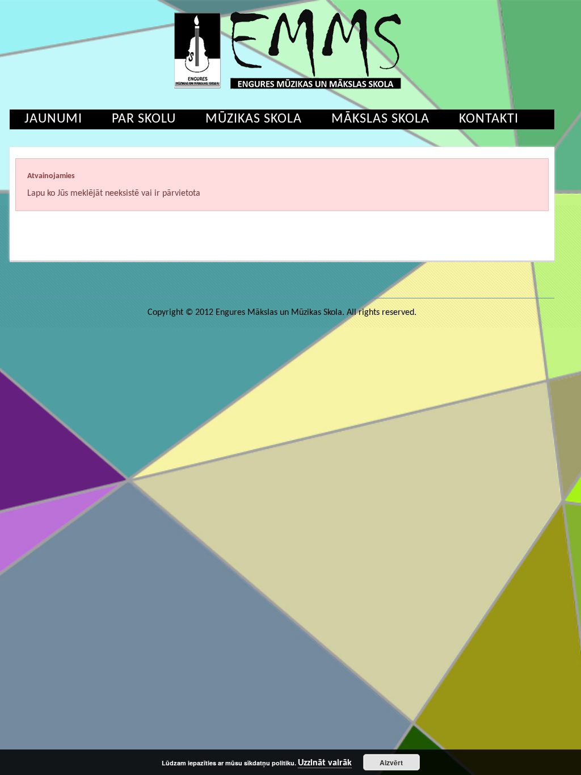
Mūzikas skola (253, 119)
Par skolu (144, 119)
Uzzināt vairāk (325, 763)
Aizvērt (391, 762)
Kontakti (489, 119)
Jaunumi (53, 119)
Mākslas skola (380, 119)
